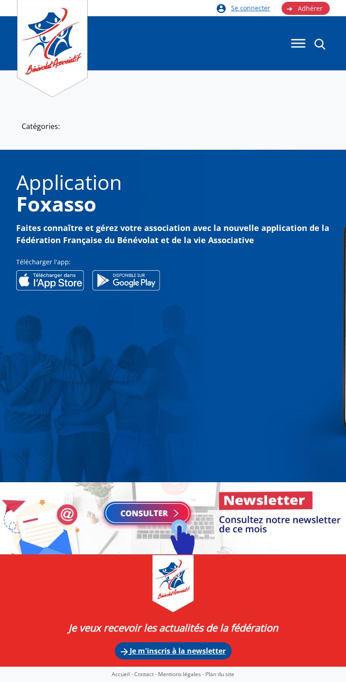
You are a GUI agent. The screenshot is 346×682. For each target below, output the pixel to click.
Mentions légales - (181, 674)
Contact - (146, 674)
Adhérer (305, 9)
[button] (319, 44)
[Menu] (298, 43)
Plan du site (219, 674)
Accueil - (123, 674)
